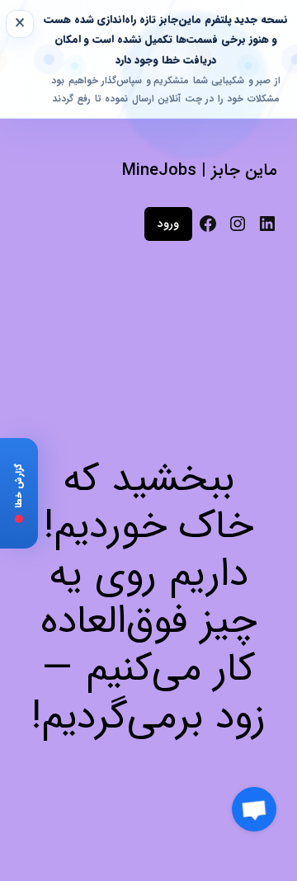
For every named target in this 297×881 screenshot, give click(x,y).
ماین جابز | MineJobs (199, 170)
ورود (168, 223)
